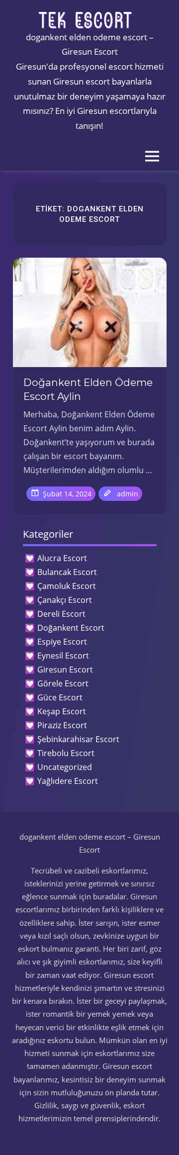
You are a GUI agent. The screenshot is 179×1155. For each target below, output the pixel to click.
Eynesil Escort (63, 655)
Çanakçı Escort (64, 599)
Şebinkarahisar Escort (78, 739)
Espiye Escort (62, 641)
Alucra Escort (62, 558)
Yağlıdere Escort (67, 780)
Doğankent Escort (70, 627)
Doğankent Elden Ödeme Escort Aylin (88, 389)
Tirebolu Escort (65, 753)
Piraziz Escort (62, 725)
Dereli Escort (61, 613)
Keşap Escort (61, 711)
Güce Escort (60, 697)
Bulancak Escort (67, 572)
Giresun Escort (65, 669)
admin (127, 493)
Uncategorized (64, 767)
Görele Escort (63, 683)
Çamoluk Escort (66, 585)
